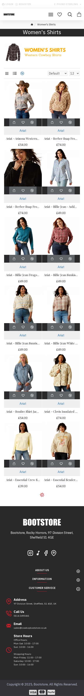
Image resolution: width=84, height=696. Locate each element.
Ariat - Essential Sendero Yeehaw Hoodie (61, 480)
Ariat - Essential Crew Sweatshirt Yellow (23, 480)
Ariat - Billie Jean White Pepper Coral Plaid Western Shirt (61, 343)
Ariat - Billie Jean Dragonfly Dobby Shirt (23, 275)
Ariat (23, 130)
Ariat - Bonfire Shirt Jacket (23, 411)
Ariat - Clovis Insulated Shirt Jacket (61, 411)
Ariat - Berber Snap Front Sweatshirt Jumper (61, 138)
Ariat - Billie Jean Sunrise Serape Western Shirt (23, 343)
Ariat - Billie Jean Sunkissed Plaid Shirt (61, 275)
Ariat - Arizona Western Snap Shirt (23, 138)
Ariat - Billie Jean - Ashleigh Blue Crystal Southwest (61, 207)
